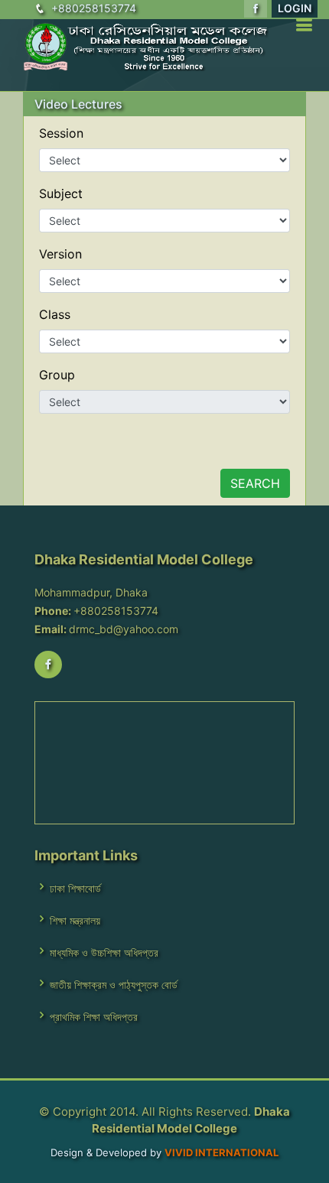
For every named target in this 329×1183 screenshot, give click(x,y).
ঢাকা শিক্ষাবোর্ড (75, 888)
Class (54, 314)
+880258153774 (93, 8)
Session (61, 133)
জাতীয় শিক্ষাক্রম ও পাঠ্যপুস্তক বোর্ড (114, 985)
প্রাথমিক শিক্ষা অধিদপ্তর (94, 1017)
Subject (61, 193)
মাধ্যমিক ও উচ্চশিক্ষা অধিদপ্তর (104, 952)
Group (57, 374)
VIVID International (221, 1152)
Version (60, 254)
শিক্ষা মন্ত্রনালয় (75, 920)
